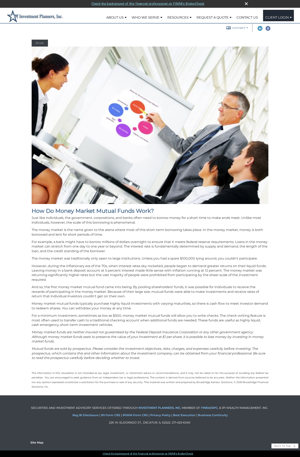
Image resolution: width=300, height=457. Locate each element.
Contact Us (247, 17)
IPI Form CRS (111, 415)
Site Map (36, 442)
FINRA (205, 408)
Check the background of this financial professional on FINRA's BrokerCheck (147, 4)
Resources (178, 17)
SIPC (214, 408)
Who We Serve (145, 17)
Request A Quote (213, 17)
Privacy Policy (160, 415)
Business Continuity (213, 415)
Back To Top (283, 445)
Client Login (277, 17)
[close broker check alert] (246, 3)
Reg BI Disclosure (85, 415)
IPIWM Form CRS (136, 415)
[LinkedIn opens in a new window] (260, 30)
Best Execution (184, 415)
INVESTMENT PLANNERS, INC (159, 408)
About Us (115, 17)
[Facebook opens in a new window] (268, 30)
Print (40, 43)
